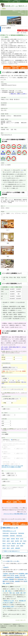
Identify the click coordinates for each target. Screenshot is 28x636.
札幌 (10, 592)
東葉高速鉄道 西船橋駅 (13, 577)
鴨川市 (17, 538)
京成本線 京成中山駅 (8, 573)
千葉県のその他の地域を (9, 551)
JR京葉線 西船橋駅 (14, 581)
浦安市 (4, 545)
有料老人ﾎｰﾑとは (16, 624)
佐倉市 (12, 541)
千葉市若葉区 (6, 535)
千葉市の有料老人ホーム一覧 (9, 531)
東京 (21, 589)
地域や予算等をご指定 (8, 606)
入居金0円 (5, 567)
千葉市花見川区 (13, 533)
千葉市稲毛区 (21, 533)
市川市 (4, 538)
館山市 (8, 545)
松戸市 (21, 538)
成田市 (8, 541)
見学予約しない (16, 439)
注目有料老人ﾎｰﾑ (7, 624)
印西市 (21, 545)
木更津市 (13, 538)
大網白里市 (17, 548)
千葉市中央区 (6, 533)
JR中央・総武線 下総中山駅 (17, 575)
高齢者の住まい (21, 625)
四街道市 (13, 545)
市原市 (24, 541)
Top (1, 624)
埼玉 (9, 590)
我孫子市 (14, 543)
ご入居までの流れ (12, 625)
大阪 (21, 592)
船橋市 (8, 538)
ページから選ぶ (11, 561)
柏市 (21, 541)
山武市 (12, 548)
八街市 (17, 545)
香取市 (8, 548)
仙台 (14, 592)
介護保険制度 (3, 627)
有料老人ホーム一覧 (9, 600)
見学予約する (6, 439)
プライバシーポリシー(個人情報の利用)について (15, 513)
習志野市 (17, 541)
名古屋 (17, 592)
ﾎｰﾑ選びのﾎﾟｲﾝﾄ (3, 625)
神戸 (24, 592)
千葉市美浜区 (19, 535)
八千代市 (9, 543)
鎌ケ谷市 (19, 543)
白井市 (4, 548)
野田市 (4, 541)
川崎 (6, 590)
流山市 (4, 543)
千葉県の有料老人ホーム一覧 (10, 527)
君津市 (23, 543)
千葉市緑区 (12, 535)
